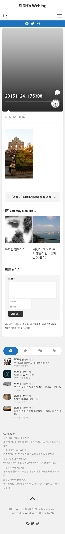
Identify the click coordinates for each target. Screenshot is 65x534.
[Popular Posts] (25, 351)
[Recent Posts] (10, 351)
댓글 (11, 279)
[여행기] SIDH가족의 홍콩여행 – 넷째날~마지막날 (37, 387)
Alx (52, 513)
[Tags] (54, 351)
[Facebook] (26, 23)
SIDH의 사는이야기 (23, 383)
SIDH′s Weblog (32, 5)
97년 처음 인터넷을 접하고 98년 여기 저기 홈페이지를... (29, 463)
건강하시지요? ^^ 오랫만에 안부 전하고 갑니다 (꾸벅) (28, 454)
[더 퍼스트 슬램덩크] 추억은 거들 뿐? (31, 362)
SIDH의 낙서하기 (22, 371)
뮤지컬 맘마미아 (15, 249)
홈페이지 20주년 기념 (24, 375)
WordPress (31, 513)
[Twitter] (32, 23)
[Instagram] (38, 23)
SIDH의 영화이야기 (23, 359)
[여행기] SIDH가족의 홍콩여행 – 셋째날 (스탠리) (44, 253)
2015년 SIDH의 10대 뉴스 (26, 399)
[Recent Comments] (39, 351)
